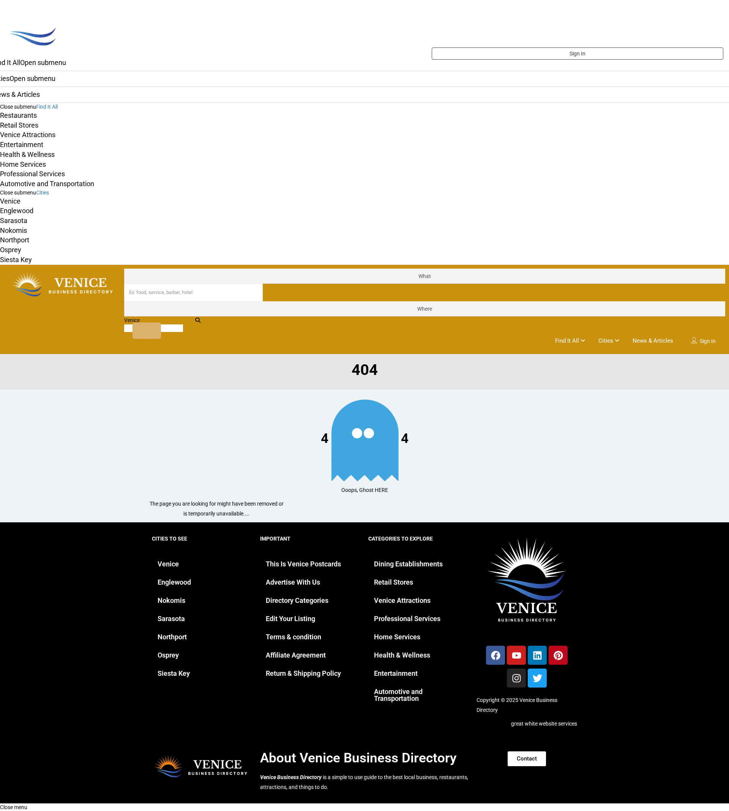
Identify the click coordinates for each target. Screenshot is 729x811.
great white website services (544, 724)
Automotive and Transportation (47, 184)
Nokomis (13, 230)
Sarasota (13, 220)
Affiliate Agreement (296, 655)
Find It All (47, 107)
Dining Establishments (408, 564)
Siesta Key (16, 260)
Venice (10, 201)
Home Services (23, 164)
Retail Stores (19, 125)
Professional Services (32, 174)
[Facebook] (495, 655)
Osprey (10, 250)
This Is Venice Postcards (303, 564)
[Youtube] (516, 655)
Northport (14, 240)
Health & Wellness (27, 154)
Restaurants (18, 115)
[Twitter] (537, 678)
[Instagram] (516, 678)
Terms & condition (293, 637)
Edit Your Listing (290, 619)
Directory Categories (297, 600)
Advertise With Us (293, 582)
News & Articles (653, 340)
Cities (42, 193)
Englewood (16, 211)
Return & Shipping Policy (303, 673)
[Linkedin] (537, 655)
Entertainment (21, 145)
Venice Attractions (27, 135)
